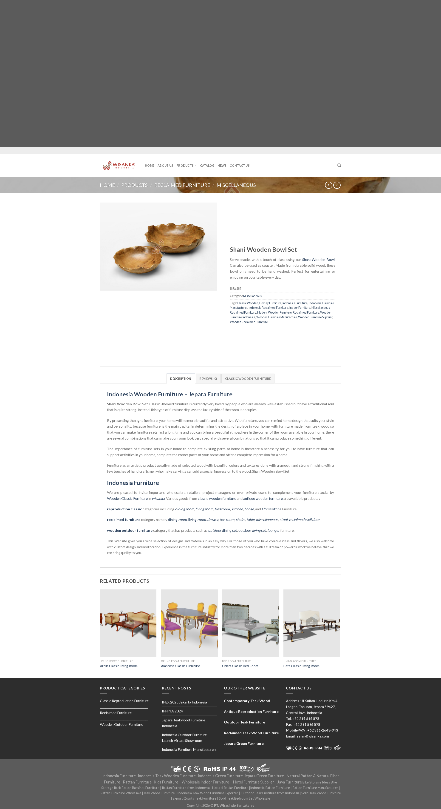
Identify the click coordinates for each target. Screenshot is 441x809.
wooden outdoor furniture (130, 530)
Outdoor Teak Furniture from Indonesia (270, 793)
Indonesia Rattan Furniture (270, 788)
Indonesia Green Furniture (220, 776)
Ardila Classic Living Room (119, 666)
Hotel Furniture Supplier (253, 782)
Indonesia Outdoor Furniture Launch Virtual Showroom (184, 737)
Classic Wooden (247, 303)
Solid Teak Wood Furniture (321, 793)
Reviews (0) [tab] (208, 378)
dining (177, 519)
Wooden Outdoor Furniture (121, 724)
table (250, 519)
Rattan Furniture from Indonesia (186, 788)
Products (185, 165)
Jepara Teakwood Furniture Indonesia (183, 723)
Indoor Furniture (299, 308)
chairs (240, 519)
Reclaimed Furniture (182, 185)
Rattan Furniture (137, 782)
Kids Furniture (166, 782)
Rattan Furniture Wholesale (120, 793)
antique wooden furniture (263, 498)
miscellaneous (267, 519)
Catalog (207, 165)
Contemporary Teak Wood (247, 700)
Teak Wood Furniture (159, 793)
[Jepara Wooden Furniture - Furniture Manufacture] (119, 165)
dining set (222, 530)
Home (149, 165)
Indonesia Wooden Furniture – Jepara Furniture (169, 394)
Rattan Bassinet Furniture (140, 788)
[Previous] (100, 633)
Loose (249, 509)
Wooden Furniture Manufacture (276, 317)
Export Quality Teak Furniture (194, 798)
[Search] (339, 165)
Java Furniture (289, 782)
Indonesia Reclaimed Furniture (268, 308)
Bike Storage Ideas (316, 782)
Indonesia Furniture (295, 303)
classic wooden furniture (217, 498)
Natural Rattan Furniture (230, 788)
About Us (165, 165)
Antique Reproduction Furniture (251, 711)
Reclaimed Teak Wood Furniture (251, 733)
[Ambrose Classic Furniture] (189, 623)
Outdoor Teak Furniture (244, 722)
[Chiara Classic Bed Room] (250, 623)
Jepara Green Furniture (264, 776)
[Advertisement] (138, 74)
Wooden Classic (120, 498)
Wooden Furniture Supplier (315, 317)
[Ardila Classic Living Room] (128, 623)
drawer (212, 519)
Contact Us (240, 165)
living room (204, 509)
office (271, 509)
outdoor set (252, 530)
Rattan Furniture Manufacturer (315, 788)
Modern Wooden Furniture (274, 312)
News (222, 165)
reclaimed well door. (304, 519)
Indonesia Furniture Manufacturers (189, 749)
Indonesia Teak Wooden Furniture (167, 776)
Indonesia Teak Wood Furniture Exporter (207, 793)
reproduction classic (124, 509)
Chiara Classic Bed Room (240, 666)
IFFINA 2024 (172, 711)
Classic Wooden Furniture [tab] (248, 378)
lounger (273, 530)
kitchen (237, 509)
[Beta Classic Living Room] (311, 623)
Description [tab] (180, 378)
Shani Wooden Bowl (318, 259)
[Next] (339, 633)
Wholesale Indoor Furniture (205, 782)
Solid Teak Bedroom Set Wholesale (244, 798)
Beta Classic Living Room (301, 666)
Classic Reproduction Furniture (124, 700)
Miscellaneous (236, 185)
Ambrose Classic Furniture (180, 666)
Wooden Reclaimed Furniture (249, 322)
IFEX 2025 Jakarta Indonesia (184, 702)
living (197, 519)
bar (227, 519)
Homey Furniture (270, 303)
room (222, 509)
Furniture (140, 498)
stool (284, 519)
